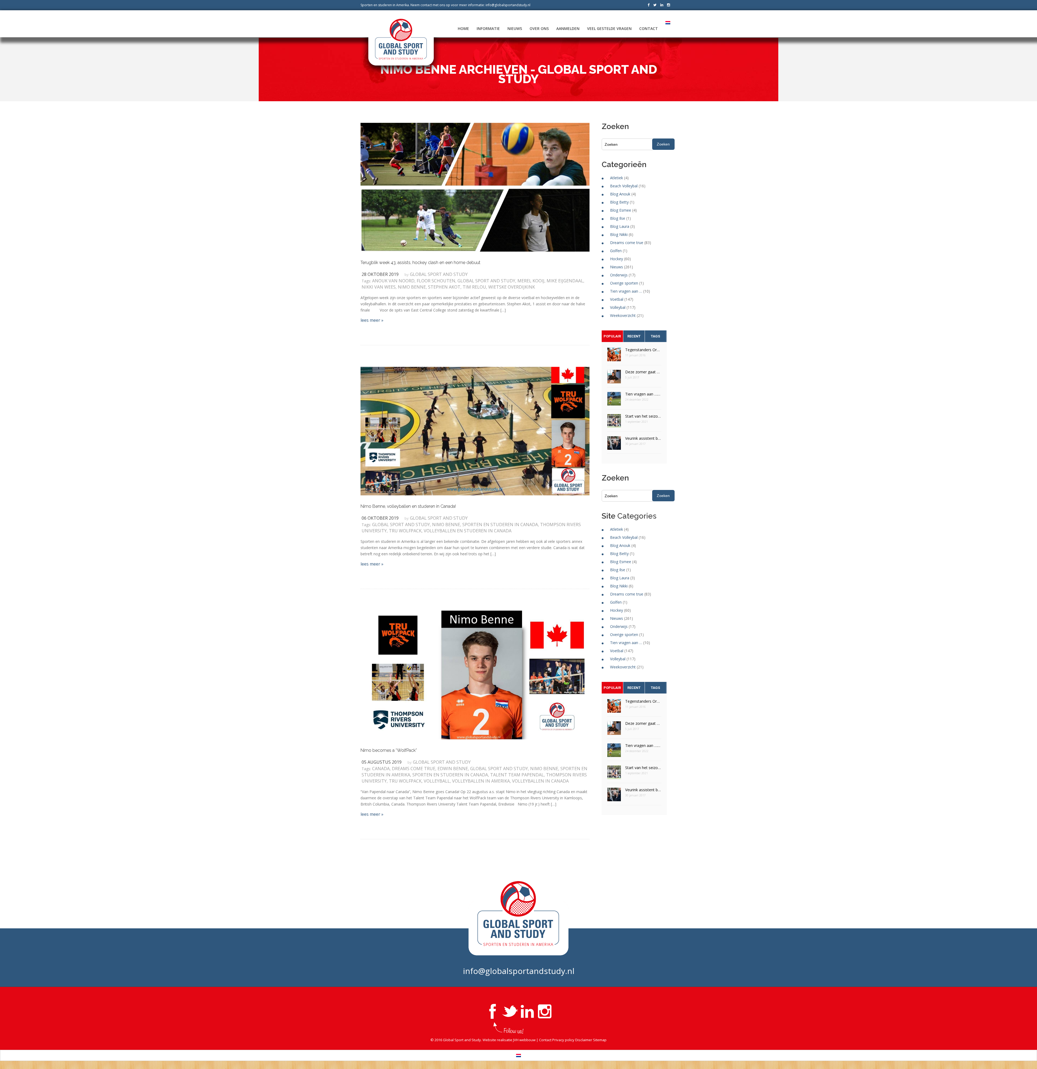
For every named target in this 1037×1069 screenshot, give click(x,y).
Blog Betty (619, 202)
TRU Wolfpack (405, 531)
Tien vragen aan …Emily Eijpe (643, 394)
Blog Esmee (620, 210)
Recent (634, 336)
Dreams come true (413, 769)
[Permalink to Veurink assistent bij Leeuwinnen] (614, 445)
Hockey (616, 258)
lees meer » (372, 320)
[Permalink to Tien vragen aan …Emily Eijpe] (614, 400)
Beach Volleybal (624, 185)
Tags (655, 336)
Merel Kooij (530, 281)
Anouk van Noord (393, 281)
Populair (612, 336)
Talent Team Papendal (517, 775)
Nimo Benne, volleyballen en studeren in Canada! (408, 506)
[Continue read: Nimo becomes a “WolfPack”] (475, 675)
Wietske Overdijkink (511, 287)
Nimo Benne (412, 287)
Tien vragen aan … (626, 291)
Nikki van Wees (379, 287)
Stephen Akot (444, 287)
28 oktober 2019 (380, 274)
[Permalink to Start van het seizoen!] (614, 422)
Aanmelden (568, 28)
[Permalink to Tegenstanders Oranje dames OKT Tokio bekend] (614, 356)
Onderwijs (619, 275)
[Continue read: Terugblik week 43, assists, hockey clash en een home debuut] (475, 187)
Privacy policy (563, 1039)
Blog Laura (619, 226)
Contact (648, 28)
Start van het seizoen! (643, 416)
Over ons (539, 28)
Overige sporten (624, 283)
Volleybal (617, 307)
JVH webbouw (524, 1039)
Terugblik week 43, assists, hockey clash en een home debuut (420, 262)
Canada (381, 769)
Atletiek (616, 177)
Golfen (616, 250)
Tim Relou (474, 287)
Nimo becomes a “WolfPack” (389, 750)
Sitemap (600, 1039)
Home (463, 28)
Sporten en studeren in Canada (500, 524)
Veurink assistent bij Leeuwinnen (643, 438)
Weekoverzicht (623, 315)
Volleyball (437, 781)
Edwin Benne (452, 769)
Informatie (488, 28)
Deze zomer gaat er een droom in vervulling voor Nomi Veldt (643, 372)
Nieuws (514, 28)
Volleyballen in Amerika (481, 781)
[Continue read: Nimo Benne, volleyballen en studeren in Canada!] (475, 431)
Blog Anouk (620, 194)
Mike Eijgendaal (565, 281)
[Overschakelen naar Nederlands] (518, 1055)
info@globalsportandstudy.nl (508, 5)
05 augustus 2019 (382, 762)
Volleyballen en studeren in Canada (467, 531)
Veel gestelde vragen (609, 28)
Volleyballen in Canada (540, 781)
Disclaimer (583, 1039)
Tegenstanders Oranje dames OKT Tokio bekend (643, 349)
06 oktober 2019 (380, 518)
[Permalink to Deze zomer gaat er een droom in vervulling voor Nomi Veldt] (614, 378)
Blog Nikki (619, 234)
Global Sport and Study (439, 274)
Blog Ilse (617, 218)
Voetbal (616, 299)
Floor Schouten (436, 281)
